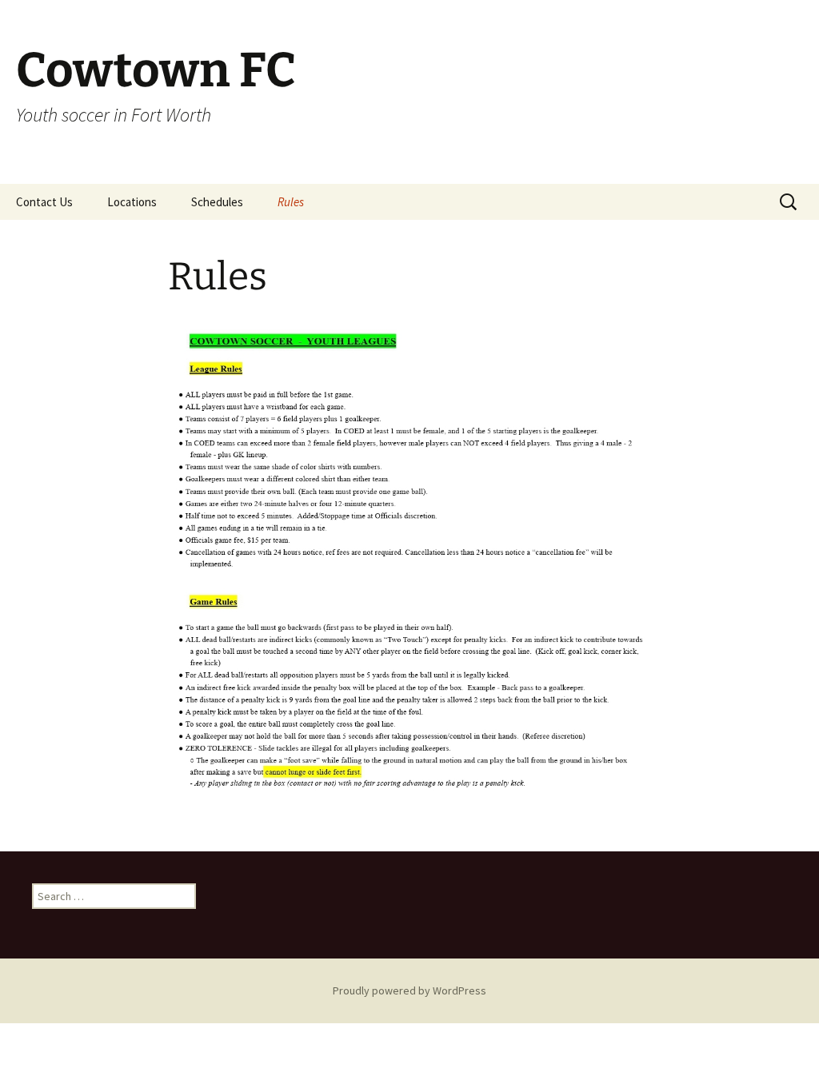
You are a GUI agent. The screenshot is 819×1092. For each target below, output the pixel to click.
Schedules (217, 201)
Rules (291, 201)
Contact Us (44, 201)
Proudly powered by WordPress (409, 990)
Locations (132, 201)
